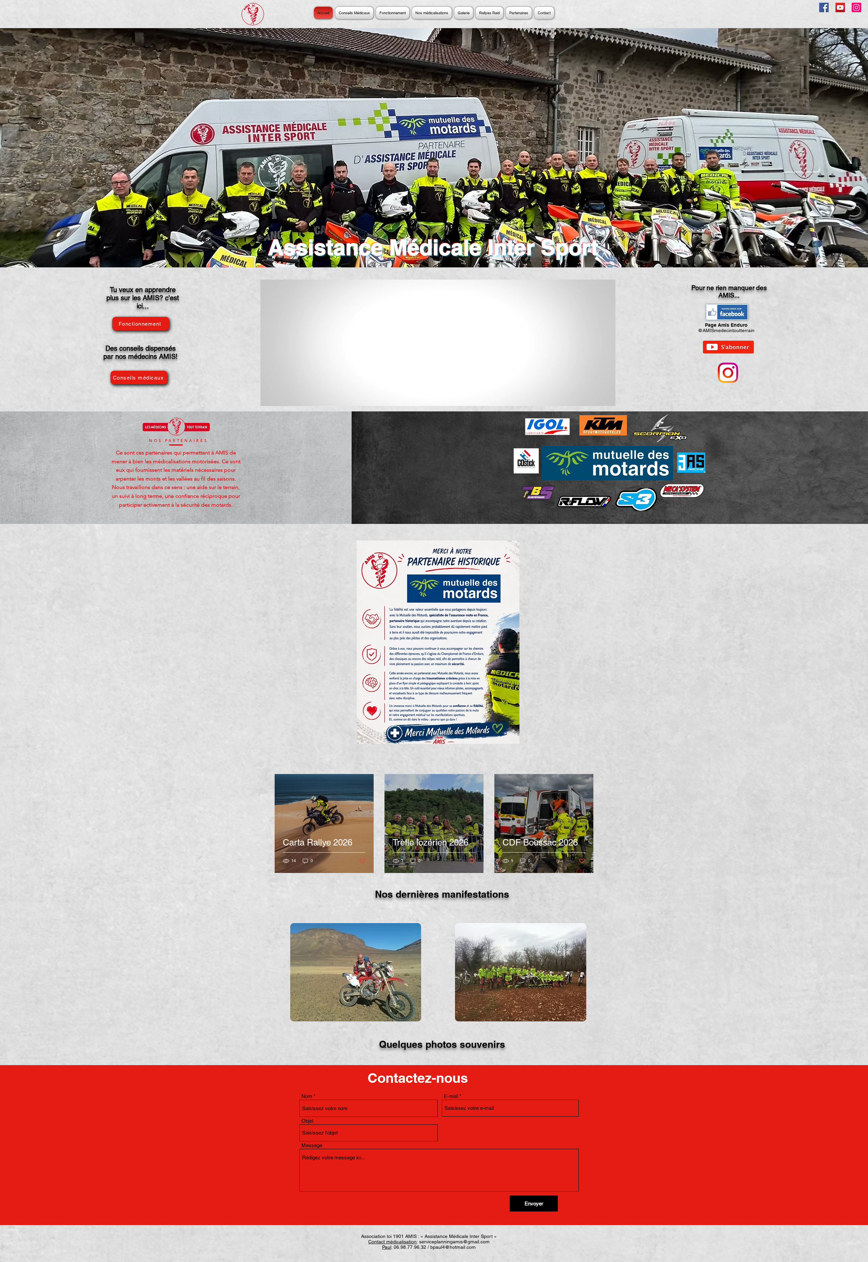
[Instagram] (856, 7)
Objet (307, 1120)
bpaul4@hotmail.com (453, 1247)
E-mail (451, 1096)
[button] (355, 972)
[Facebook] (824, 7)
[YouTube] (840, 7)
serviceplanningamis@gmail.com (454, 1241)
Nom (306, 1096)
